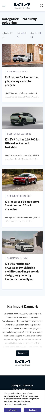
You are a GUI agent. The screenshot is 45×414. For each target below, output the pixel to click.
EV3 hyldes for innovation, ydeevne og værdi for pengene (21, 81)
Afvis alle (12, 410)
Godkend (32, 410)
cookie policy (22, 404)
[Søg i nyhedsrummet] (42, 6)
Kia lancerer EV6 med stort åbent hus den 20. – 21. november (22, 205)
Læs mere (22, 353)
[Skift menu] (3, 6)
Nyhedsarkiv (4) (7, 35)
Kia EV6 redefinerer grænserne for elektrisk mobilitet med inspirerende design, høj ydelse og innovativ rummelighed (22, 271)
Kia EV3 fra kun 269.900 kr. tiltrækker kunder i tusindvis (22, 143)
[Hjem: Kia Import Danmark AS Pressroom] (22, 5)
